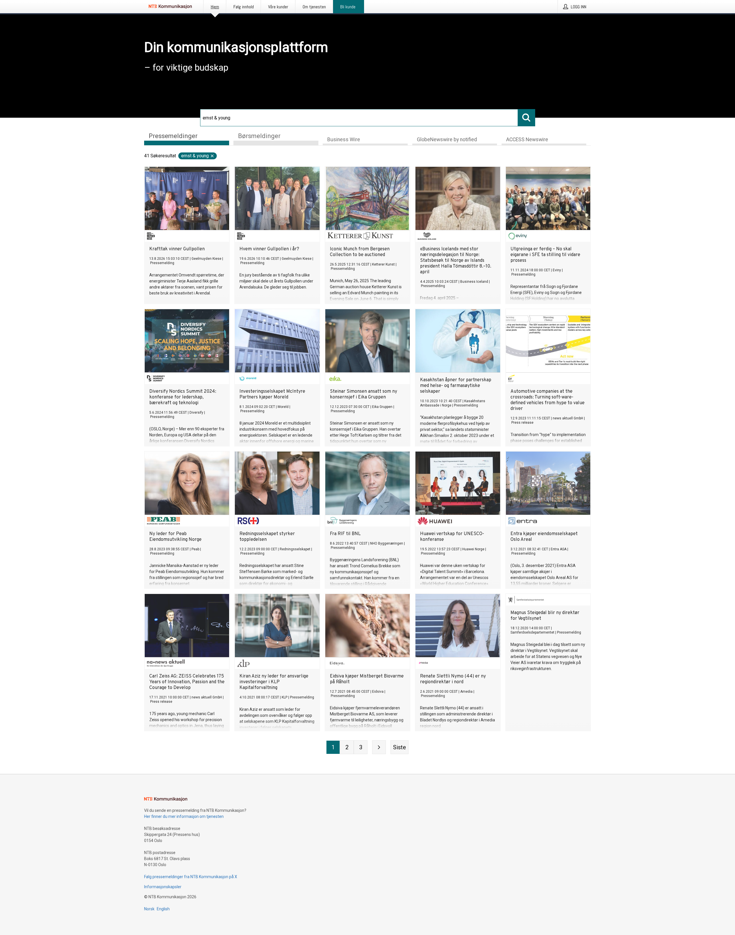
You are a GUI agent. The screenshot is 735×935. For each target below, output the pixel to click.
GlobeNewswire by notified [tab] (447, 139)
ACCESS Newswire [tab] (527, 139)
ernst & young (195, 155)
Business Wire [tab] (343, 139)
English (163, 909)
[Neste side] (379, 747)
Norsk (149, 909)
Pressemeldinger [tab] (173, 136)
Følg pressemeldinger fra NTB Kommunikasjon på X (190, 876)
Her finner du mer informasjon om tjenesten (184, 816)
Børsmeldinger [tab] (259, 136)
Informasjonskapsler (162, 886)
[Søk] (526, 117)
